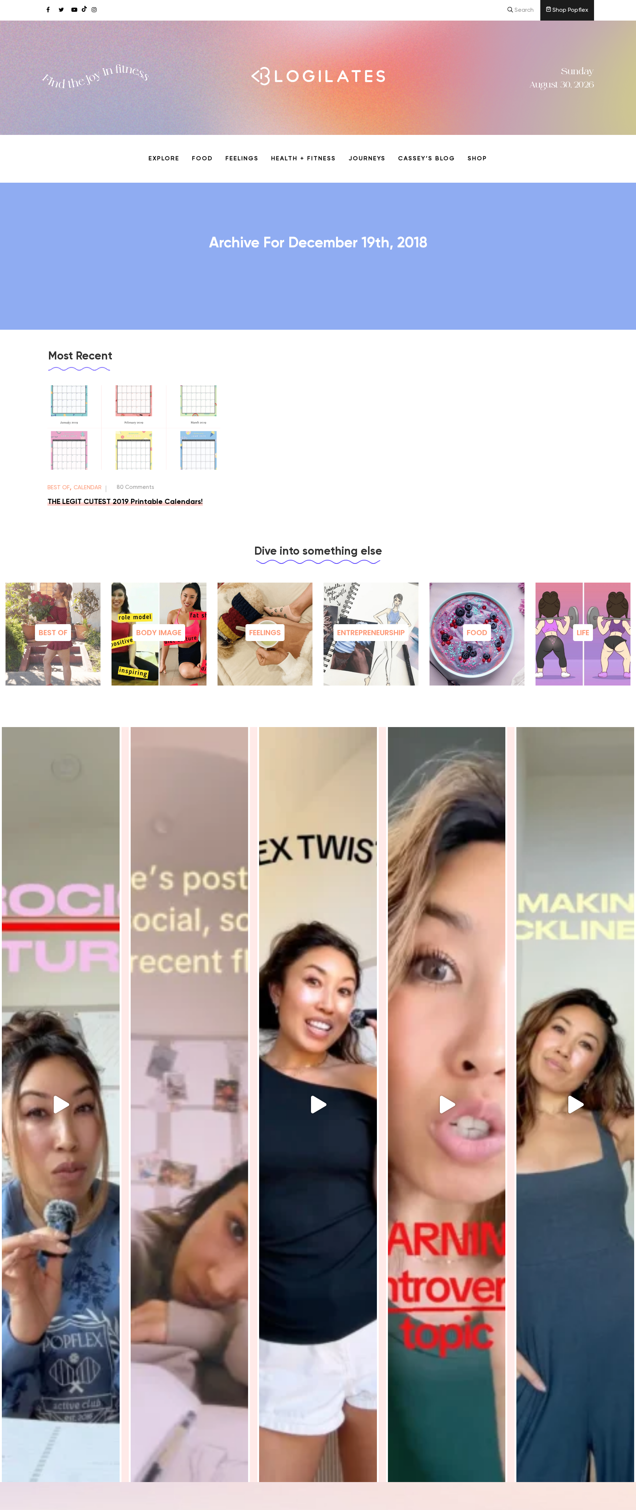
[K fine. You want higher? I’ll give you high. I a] (575, 1104)
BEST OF (53, 632)
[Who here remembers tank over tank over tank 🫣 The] (318, 1104)
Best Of (58, 487)
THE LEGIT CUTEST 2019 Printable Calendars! (125, 502)
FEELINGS (265, 632)
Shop (477, 159)
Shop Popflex (569, 10)
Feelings (242, 159)
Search (523, 10)
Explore (164, 159)
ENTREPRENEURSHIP (371, 632)
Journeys (367, 159)
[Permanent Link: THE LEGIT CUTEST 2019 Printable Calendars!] (133, 468)
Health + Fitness (303, 159)
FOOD (477, 632)
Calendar (88, 487)
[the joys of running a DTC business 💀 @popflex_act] (61, 1104)
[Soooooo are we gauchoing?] (447, 1104)
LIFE (583, 632)
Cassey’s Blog (426, 159)
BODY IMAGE (158, 632)
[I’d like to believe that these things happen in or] (189, 1104)
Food (202, 159)
